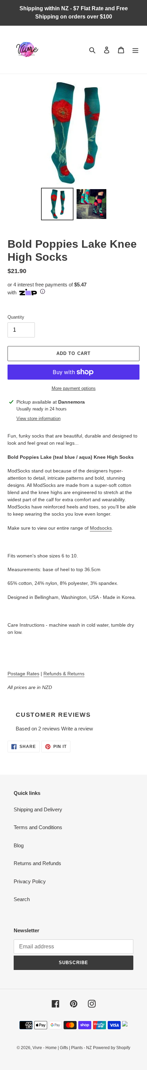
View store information (38, 418)
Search (22, 899)
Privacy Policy (30, 881)
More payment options (74, 388)
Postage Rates (23, 673)
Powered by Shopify (111, 1047)
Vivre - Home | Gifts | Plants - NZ (62, 1047)
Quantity (16, 317)
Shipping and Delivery (38, 809)
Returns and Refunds (37, 863)
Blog (19, 845)
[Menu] (135, 49)
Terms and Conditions (38, 827)
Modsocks (101, 528)
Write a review (77, 728)
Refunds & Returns (63, 673)
